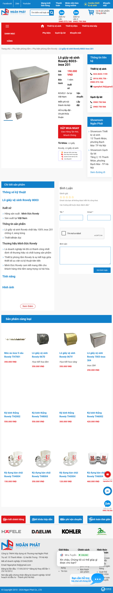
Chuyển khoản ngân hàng (104, 566)
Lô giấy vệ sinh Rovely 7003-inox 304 (96, 357)
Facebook (7, 3)
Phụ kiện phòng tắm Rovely (45, 49)
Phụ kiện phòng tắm (21, 49)
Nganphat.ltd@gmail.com (19, 565)
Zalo (17, 3)
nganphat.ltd (107, 480)
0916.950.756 (99, 78)
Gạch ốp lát (60, 33)
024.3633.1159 (100, 74)
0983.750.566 (107, 510)
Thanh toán (59, 4)
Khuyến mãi (106, 4)
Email (90, 212)
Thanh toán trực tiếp (104, 559)
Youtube (26, 3)
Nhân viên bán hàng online (72, 4)
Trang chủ (42, 26)
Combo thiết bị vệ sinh (93, 4)
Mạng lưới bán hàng (45, 4)
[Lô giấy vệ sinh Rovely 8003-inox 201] (8, 115)
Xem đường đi (97, 172)
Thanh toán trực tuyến (104, 578)
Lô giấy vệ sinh (72, 148)
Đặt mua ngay (69, 131)
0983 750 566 (99, 102)
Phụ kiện (47, 33)
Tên (62, 212)
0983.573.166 (96, 82)
